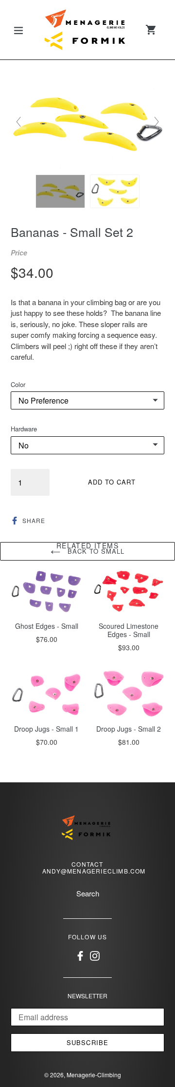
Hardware (24, 428)
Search (87, 893)
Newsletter (87, 995)
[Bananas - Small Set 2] (60, 191)
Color (18, 384)
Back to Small (95, 551)
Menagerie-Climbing (94, 1074)
